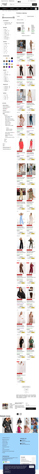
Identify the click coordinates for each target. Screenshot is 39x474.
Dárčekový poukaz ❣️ (7, 147)
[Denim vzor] (7, 64)
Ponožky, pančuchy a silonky (9, 137)
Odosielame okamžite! (7, 24)
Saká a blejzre (7, 121)
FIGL (5, 73)
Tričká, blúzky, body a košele (10, 120)
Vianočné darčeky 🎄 (6, 149)
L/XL (6, 51)
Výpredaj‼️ (5, 108)
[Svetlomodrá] (4, 64)
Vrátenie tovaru (4, 441)
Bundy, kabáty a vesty (8, 116)
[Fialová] (9, 67)
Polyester (6, 30)
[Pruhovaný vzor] (7, 67)
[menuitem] (5, 8)
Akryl (5, 29)
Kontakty (3, 452)
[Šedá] (4, 61)
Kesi (5, 76)
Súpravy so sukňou (9, 130)
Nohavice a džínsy (8, 122)
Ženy (4, 113)
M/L (29, 112)
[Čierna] (12, 58)
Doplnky (5, 139)
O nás (3, 448)
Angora (6, 36)
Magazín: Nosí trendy (5, 439)
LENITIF (6, 78)
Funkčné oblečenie (6, 106)
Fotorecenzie (4, 445)
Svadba (6, 90)
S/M (5, 46)
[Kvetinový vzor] (12, 64)
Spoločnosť (7, 87)
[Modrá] (12, 61)
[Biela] (4, 58)
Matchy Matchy (5, 105)
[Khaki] (12, 67)
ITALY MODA (7, 74)
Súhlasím (31, 466)
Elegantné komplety (9, 129)
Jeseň (6, 97)
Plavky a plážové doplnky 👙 (9, 132)
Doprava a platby (5, 442)
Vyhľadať (34, 4)
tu (8, 469)
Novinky (4, 110)
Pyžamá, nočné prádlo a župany (9, 135)
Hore (26, 389)
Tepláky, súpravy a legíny (9, 125)
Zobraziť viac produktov (25, 35)
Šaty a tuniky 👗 (7, 117)
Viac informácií (4, 459)
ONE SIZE (6, 43)
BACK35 (23, 60)
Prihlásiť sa (30, 408)
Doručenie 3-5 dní (8, 22)
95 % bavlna (7, 38)
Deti (3, 145)
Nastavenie (7, 471)
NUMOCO (6, 80)
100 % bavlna (7, 37)
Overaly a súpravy (8, 126)
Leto (6, 96)
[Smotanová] (9, 58)
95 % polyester (7, 34)
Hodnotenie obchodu (5, 446)
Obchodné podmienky (5, 449)
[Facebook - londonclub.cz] (18, 1)
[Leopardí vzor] (4, 67)
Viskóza (6, 33)
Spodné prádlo (7, 133)
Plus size (5, 141)
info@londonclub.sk (25, 463)
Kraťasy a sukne (7, 124)
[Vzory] (9, 64)
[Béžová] (7, 58)
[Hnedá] (7, 61)
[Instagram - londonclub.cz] (20, 1)
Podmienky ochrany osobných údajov (8, 451)
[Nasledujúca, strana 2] (26, 392)
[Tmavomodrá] (9, 61)
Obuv (5, 140)
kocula (6, 77)
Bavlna (6, 32)
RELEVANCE (7, 81)
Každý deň (7, 86)
